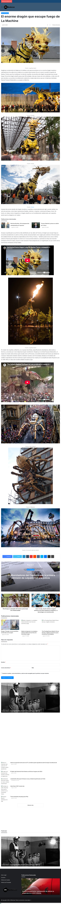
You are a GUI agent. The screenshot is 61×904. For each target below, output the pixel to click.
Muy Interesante (5, 13)
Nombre (3, 662)
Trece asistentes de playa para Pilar (19, 796)
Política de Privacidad (6, 882)
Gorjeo (32, 207)
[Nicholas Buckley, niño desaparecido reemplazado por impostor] (5, 225)
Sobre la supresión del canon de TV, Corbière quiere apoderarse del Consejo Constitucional (33, 762)
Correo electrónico (6, 667)
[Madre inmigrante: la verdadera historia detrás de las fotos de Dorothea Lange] (30, 625)
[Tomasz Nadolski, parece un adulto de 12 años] (36, 225)
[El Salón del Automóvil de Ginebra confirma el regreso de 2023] (5, 774)
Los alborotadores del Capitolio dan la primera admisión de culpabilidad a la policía (30, 576)
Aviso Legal (3, 875)
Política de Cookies (5, 880)
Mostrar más (30, 805)
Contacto (3, 877)
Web (33, 667)
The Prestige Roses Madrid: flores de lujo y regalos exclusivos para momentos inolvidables (50, 633)
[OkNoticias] (9, 7)
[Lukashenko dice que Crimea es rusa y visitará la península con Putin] (5, 781)
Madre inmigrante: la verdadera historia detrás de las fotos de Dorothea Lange (29, 633)
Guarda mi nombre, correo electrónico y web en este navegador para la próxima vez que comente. (25, 673)
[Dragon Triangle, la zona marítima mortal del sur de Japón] (10, 625)
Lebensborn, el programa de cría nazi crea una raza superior (21, 711)
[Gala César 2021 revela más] (5, 790)
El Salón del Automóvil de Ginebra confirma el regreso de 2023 (26, 771)
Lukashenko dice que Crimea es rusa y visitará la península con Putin (27, 778)
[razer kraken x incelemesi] (30, 903)
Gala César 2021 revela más (17, 786)
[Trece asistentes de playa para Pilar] (5, 799)
